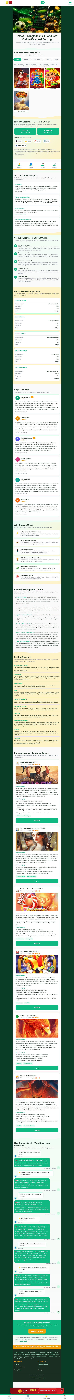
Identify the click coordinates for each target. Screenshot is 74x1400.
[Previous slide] (16, 19)
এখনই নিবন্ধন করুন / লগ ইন (47, 1391)
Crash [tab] (47, 59)
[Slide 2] (35, 30)
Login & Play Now (37, 1331)
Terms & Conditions (19, 1367)
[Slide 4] (42, 30)
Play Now (37, 820)
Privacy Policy (23, 1341)
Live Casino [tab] (37, 59)
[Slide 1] (32, 30)
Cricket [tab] (26, 59)
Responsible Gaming (43, 1364)
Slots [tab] (17, 59)
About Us (16, 1364)
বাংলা (43, 2)
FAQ (39, 1367)
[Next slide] (57, 19)
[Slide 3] (38, 30)
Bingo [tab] (56, 59)
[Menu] (70, 3)
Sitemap (40, 1370)
